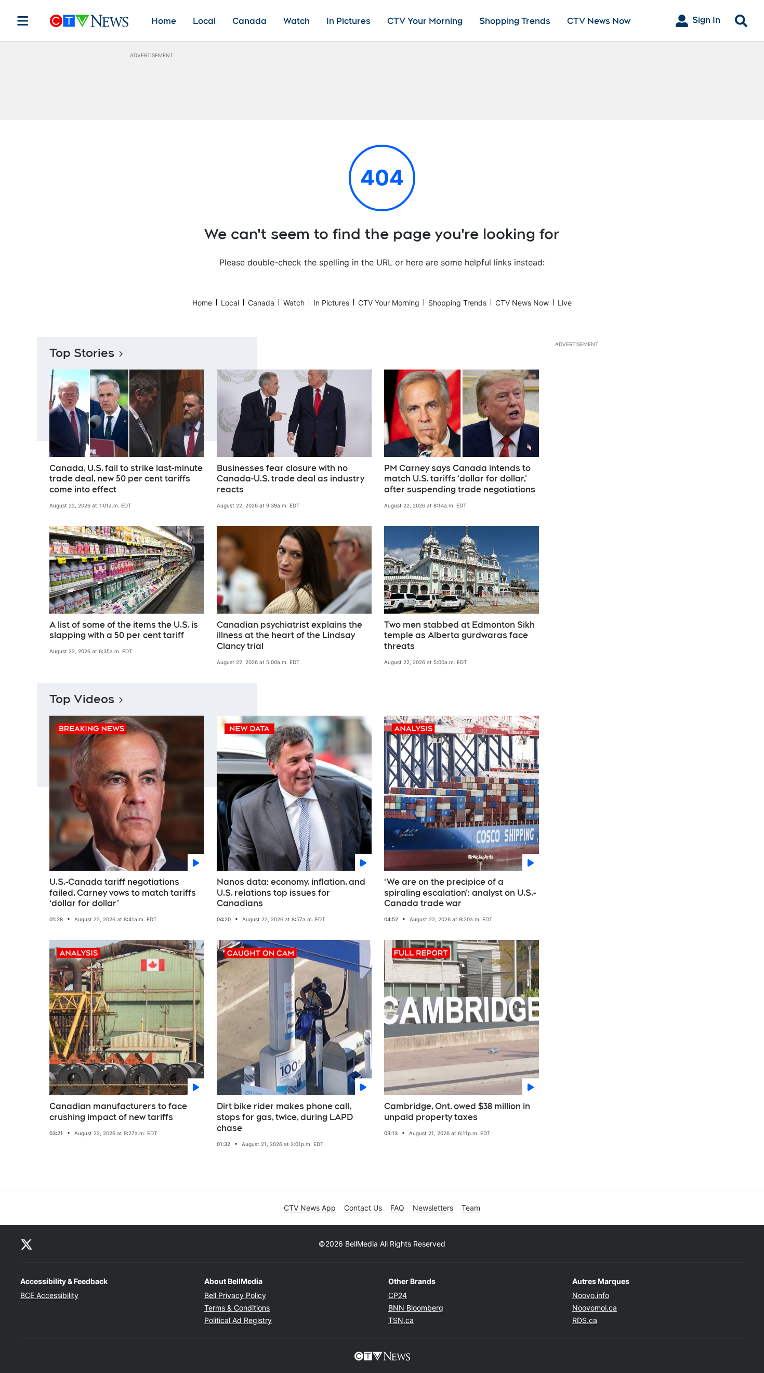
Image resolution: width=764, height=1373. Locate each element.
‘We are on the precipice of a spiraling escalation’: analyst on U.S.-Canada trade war (460, 893)
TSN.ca (401, 1320)
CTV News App (310, 1207)
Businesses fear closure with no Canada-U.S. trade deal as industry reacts (290, 479)
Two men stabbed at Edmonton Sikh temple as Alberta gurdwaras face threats (459, 636)
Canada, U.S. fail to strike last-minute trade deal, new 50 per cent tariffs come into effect (126, 479)
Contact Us (363, 1207)
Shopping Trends (514, 21)
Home (163, 21)
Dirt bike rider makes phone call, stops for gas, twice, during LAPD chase (285, 1117)
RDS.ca (584, 1320)
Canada (249, 21)
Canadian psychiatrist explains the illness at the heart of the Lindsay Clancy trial (289, 636)
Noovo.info (590, 1295)
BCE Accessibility (49, 1295)
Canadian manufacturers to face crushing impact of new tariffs (118, 1111)
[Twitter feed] (26, 1244)
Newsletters (433, 1207)
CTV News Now (598, 21)
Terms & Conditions (237, 1307)
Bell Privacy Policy (235, 1295)
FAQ (397, 1207)
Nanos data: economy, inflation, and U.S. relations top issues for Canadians (291, 893)
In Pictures (348, 21)
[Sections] (22, 20)
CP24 (397, 1295)
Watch (296, 21)
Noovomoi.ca (594, 1307)
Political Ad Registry (238, 1320)
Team (471, 1207)
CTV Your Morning (425, 21)
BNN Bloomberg (415, 1307)
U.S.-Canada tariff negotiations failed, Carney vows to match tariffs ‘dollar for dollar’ (122, 893)
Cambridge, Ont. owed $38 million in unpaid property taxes (457, 1111)
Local (204, 21)
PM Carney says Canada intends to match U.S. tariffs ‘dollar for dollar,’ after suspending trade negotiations (459, 479)
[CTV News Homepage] (89, 21)
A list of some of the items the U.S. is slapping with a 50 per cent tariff (123, 630)
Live (565, 302)
